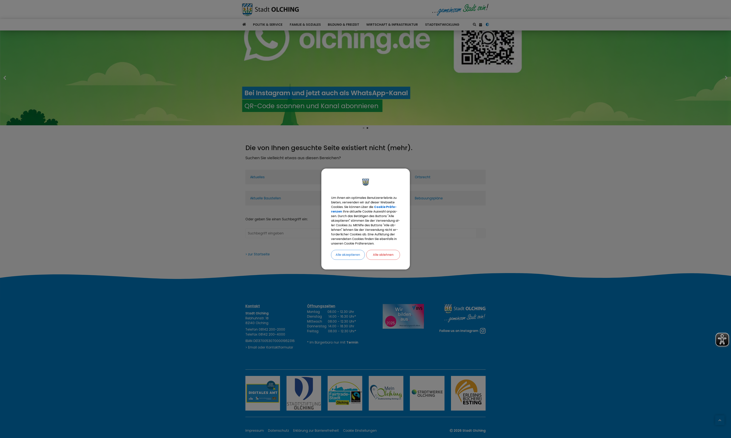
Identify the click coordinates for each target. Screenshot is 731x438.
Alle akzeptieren (348, 255)
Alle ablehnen (383, 255)
